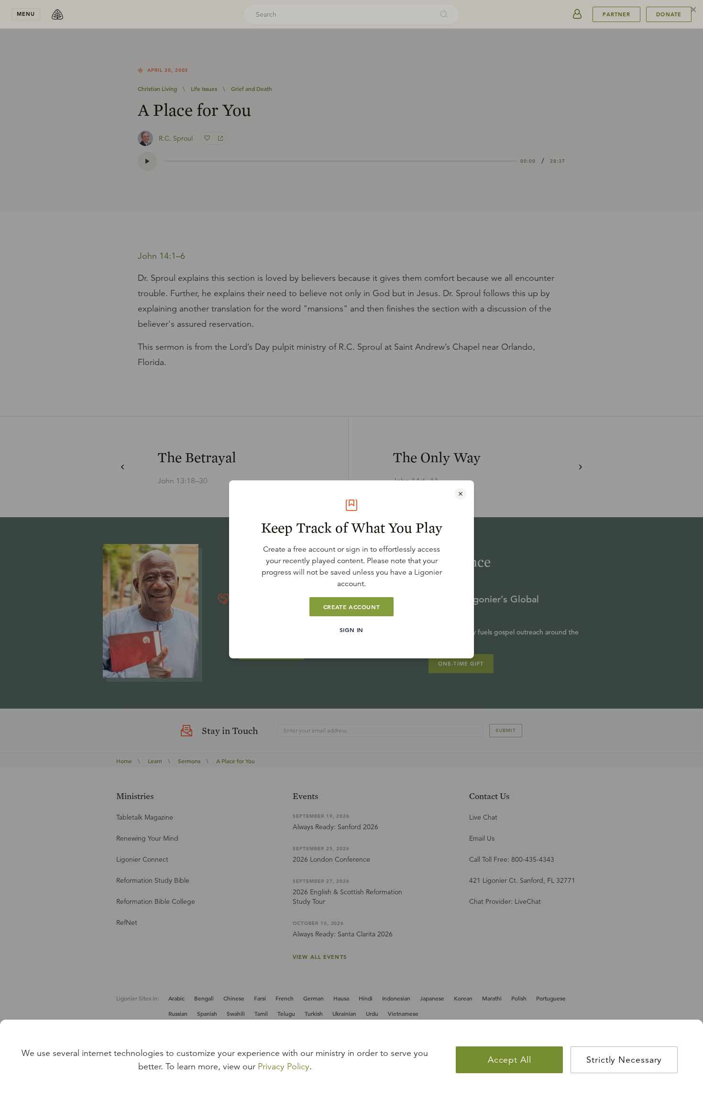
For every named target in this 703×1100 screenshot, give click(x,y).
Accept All (509, 1060)
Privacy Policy (283, 1066)
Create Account (351, 607)
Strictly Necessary (624, 1060)
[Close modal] (460, 494)
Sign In (351, 629)
